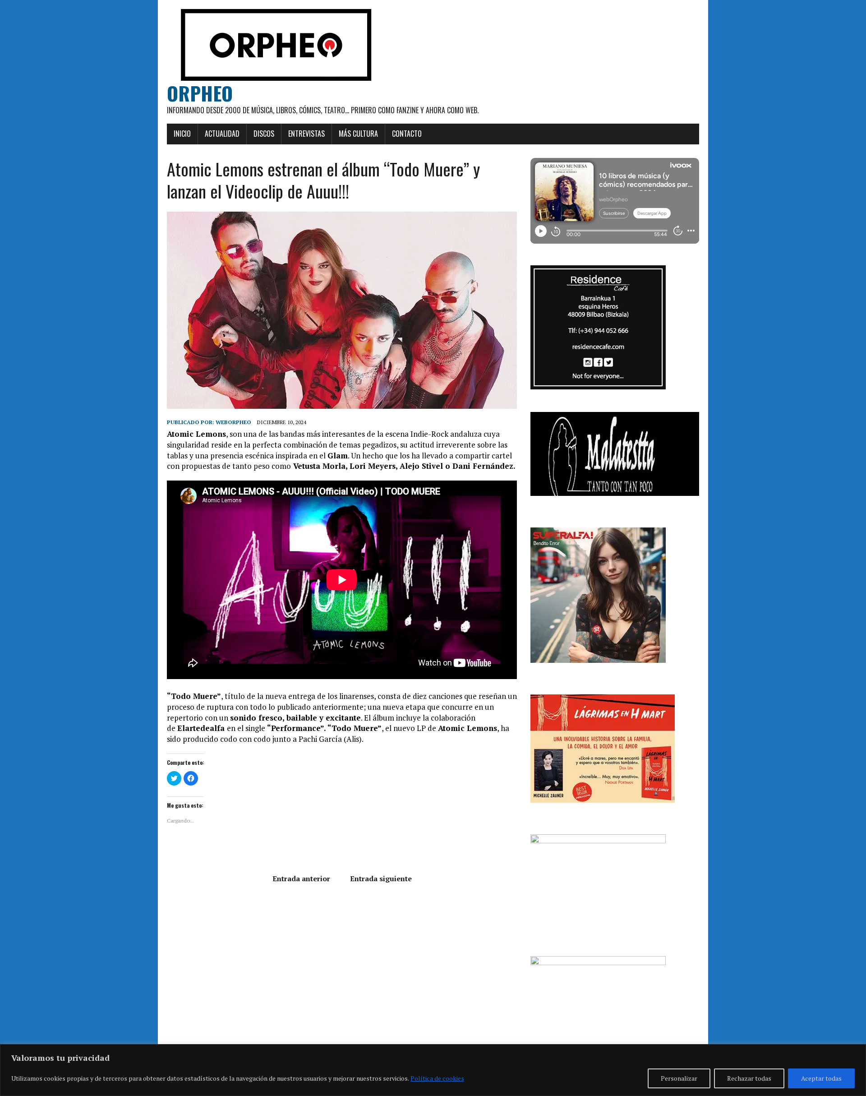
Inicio (182, 133)
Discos (263, 133)
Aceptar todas (821, 1078)
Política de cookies (437, 1078)
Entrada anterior (301, 878)
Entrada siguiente (381, 878)
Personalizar (679, 1078)
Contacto (407, 133)
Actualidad (222, 133)
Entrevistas (306, 133)
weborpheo (233, 422)
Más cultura (358, 133)
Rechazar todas (749, 1078)
